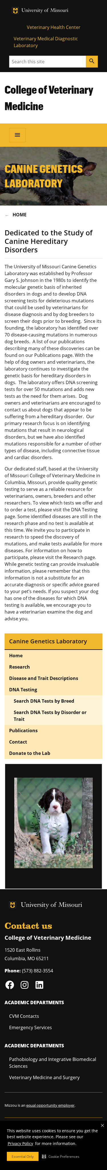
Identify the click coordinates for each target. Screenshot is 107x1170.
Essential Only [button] (23, 1156)
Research (19, 667)
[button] (60, 1156)
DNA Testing (23, 689)
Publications (23, 730)
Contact (18, 742)
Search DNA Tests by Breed (44, 701)
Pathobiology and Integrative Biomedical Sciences (52, 1062)
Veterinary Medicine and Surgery (44, 1077)
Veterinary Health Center (53, 27)
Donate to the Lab (29, 753)
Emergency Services (30, 1027)
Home (20, 215)
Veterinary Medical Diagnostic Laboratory (46, 42)
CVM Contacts (24, 1016)
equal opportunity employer (50, 1105)
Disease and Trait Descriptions (43, 678)
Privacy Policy (20, 1143)
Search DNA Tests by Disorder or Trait (50, 715)
